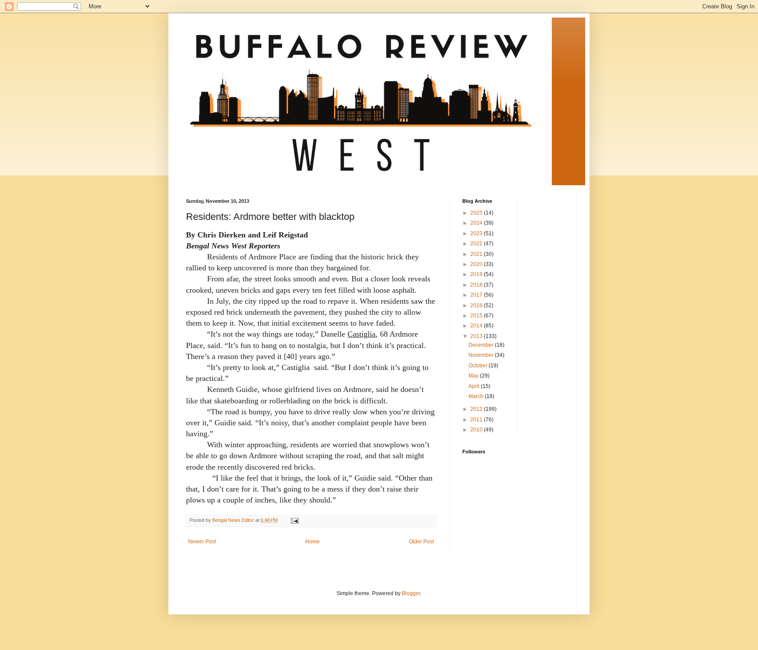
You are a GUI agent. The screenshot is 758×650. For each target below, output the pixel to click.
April (474, 386)
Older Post (421, 542)
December (481, 345)
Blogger (411, 593)
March (476, 396)
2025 (477, 213)
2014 (477, 326)
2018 (477, 285)
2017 (477, 295)
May (474, 376)
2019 (477, 274)
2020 (477, 264)
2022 (477, 244)
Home (312, 542)
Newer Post (202, 542)
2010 (477, 430)
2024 (477, 223)
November (481, 355)
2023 (477, 233)
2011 (477, 420)
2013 (477, 336)
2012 (477, 409)
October (478, 366)
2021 (477, 254)
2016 (477, 305)
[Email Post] (294, 520)
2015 (477, 315)
